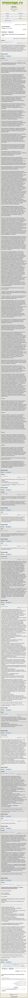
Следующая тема (23, 38)
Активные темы (24, 24)
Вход (14, 10)
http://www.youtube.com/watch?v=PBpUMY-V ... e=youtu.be (12, 887)
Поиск (16, 9)
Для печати (24, 29)
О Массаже (20, 13)
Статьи (20, 15)
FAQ (12, 9)
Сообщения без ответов (18, 24)
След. (11, 28)
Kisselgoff (13, 704)
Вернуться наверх (4, 53)
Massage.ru (12, 994)
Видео (20, 18)
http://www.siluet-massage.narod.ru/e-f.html (9, 888)
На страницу (4, 28)
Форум (7, 15)
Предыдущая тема (16, 38)
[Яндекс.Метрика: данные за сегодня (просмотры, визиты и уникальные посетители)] (14, 996)
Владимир (14, 484)
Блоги (7, 18)
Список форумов (5, 34)
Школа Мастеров (12, 34)
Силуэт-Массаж (6, 26)
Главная (7, 13)
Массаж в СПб (8, 20)
